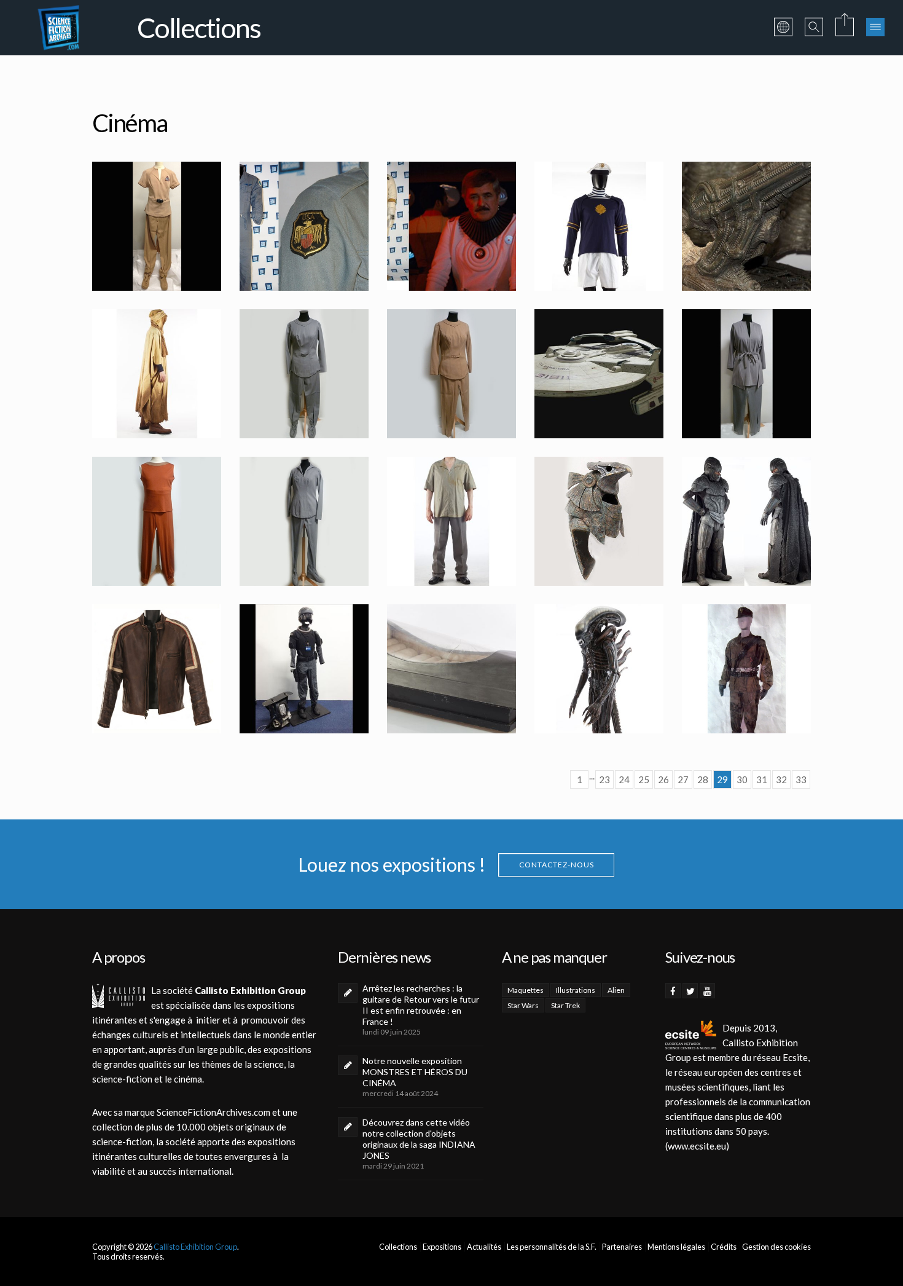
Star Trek (565, 1005)
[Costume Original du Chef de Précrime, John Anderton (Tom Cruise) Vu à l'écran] (304, 668)
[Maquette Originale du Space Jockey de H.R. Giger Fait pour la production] (746, 226)
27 (683, 779)
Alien (616, 990)
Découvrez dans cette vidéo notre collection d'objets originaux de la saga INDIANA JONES (418, 1139)
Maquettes (525, 990)
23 (604, 779)
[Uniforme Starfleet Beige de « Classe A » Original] (451, 373)
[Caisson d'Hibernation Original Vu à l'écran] (451, 668)
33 (801, 779)
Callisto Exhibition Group (195, 1247)
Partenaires (622, 1247)
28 (702, 779)
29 (722, 779)
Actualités (484, 1247)
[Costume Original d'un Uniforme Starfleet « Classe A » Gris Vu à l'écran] (304, 373)
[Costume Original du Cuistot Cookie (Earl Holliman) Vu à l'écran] (451, 521)
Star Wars (523, 1005)
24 (624, 779)
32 (781, 779)
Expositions (442, 1247)
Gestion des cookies (776, 1247)
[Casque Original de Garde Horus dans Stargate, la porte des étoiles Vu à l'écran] (598, 521)
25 (643, 779)
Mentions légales (676, 1247)
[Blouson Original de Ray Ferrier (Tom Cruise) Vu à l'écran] (156, 668)
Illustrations (575, 990)
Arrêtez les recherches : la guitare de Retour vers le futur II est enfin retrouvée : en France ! (420, 1005)
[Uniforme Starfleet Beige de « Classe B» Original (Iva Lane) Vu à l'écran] (156, 226)
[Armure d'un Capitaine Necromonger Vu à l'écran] (746, 521)
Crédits (724, 1247)
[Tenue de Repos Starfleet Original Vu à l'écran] (156, 521)
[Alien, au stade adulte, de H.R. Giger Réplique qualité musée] (598, 668)
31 (761, 779)
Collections (398, 1247)
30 (742, 779)
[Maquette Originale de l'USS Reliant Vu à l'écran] (598, 373)
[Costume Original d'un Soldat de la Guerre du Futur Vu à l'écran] (746, 668)
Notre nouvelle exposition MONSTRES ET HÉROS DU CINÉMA (414, 1071)
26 (663, 779)
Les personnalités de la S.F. (551, 1247)
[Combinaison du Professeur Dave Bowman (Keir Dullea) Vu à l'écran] (304, 226)
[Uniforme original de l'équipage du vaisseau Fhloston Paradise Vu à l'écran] (598, 226)
